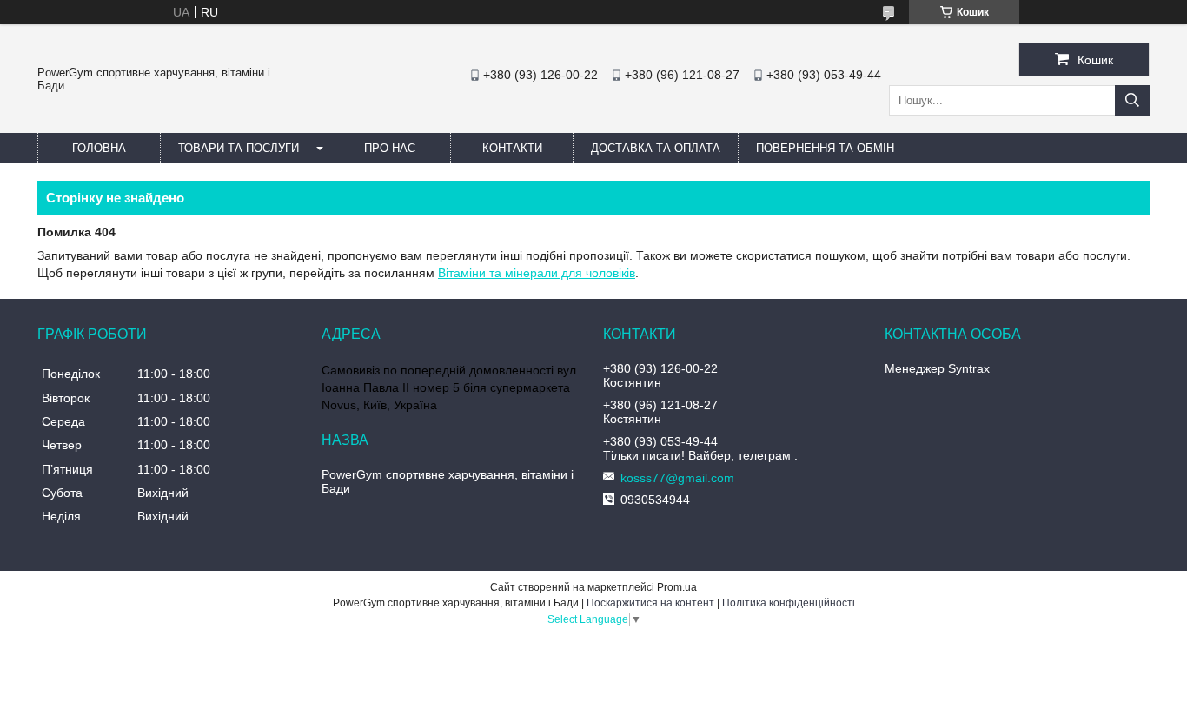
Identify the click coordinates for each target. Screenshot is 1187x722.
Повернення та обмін (825, 148)
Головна (99, 148)
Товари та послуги (238, 148)
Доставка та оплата (655, 148)
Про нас (389, 148)
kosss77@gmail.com (677, 478)
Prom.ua (677, 587)
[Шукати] (1132, 100)
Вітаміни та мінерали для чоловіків (536, 273)
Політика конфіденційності (788, 603)
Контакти (512, 148)
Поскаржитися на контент (650, 603)
